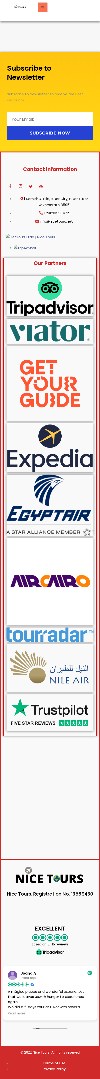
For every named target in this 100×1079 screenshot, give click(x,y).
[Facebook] (10, 186)
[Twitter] (30, 186)
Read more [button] (16, 1013)
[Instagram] (20, 186)
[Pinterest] (40, 186)
